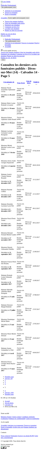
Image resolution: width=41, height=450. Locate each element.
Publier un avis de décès (8, 34)
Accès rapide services (18, 18)
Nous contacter (5, 436)
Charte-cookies (16, 417)
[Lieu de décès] (29, 85)
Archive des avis (18, 427)
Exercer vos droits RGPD (26, 436)
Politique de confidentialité (17, 418)
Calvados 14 (9, 405)
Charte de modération (32, 418)
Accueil (7, 401)
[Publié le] (36, 84)
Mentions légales (6, 417)
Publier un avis (8, 58)
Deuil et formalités (10, 14)
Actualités (4, 18)
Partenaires (14, 436)
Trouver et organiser (11, 12)
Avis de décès (9, 403)
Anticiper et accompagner (13, 11)
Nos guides (9, 7)
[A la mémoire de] (9, 84)
